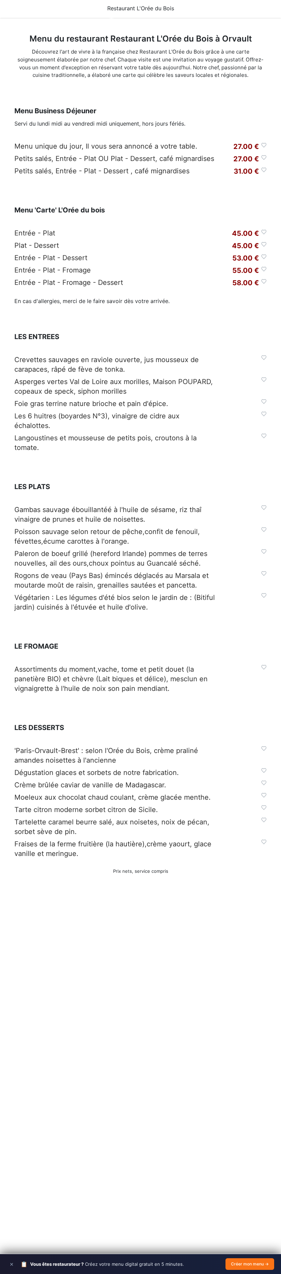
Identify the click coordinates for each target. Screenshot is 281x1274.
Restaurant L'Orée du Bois (140, 8)
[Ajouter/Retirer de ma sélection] (264, 145)
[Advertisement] (140, 985)
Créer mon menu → (250, 1263)
